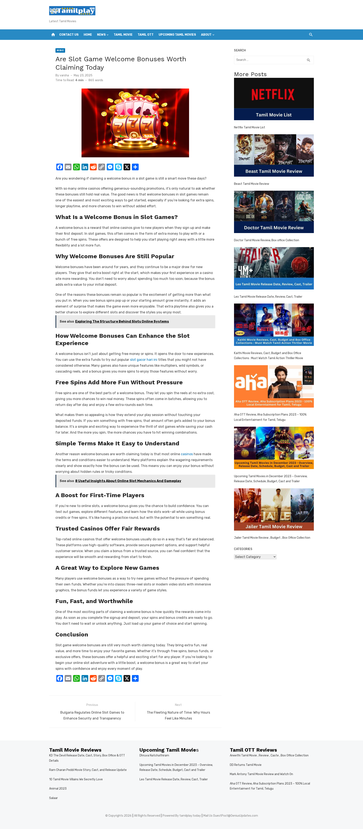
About (206, 34)
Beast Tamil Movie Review (251, 184)
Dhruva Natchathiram (154, 755)
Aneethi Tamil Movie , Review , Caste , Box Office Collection (269, 755)
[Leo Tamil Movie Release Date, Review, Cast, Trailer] (274, 269)
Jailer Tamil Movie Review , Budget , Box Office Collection (272, 538)
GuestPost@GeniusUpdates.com (235, 815)
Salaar (53, 798)
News (101, 34)
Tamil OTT (146, 34)
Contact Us (69, 34)
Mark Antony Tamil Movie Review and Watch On (261, 774)
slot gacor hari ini (143, 360)
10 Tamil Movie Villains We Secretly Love (76, 779)
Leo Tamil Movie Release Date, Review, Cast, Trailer (268, 296)
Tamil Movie (123, 34)
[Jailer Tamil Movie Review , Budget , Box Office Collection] (274, 510)
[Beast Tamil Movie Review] (274, 156)
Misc (60, 50)
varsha (64, 75)
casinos (187, 454)
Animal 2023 (58, 788)
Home (88, 34)
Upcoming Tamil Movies (177, 34)
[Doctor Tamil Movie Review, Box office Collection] (274, 213)
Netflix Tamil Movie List (249, 127)
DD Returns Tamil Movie (246, 765)
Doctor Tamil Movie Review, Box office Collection (266, 240)
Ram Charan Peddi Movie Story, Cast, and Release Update (88, 770)
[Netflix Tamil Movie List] (274, 100)
